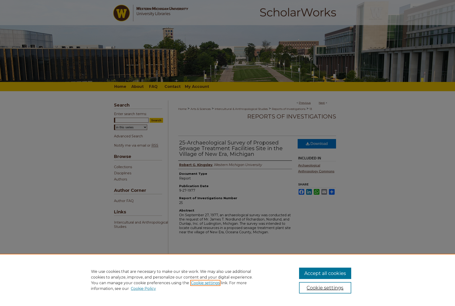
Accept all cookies (325, 273)
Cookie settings (205, 283)
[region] (227, 280)
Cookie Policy (143, 288)
